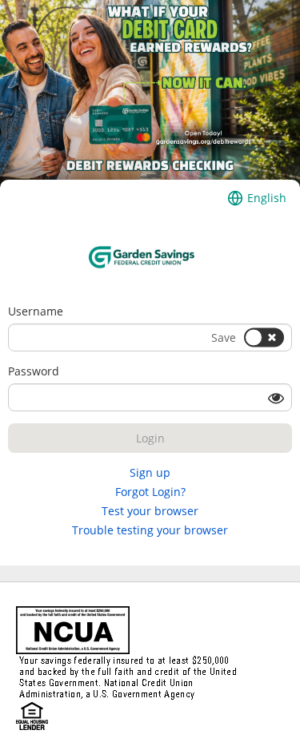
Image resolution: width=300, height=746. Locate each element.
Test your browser (150, 510)
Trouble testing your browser (150, 530)
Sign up (150, 472)
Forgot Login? (150, 491)
